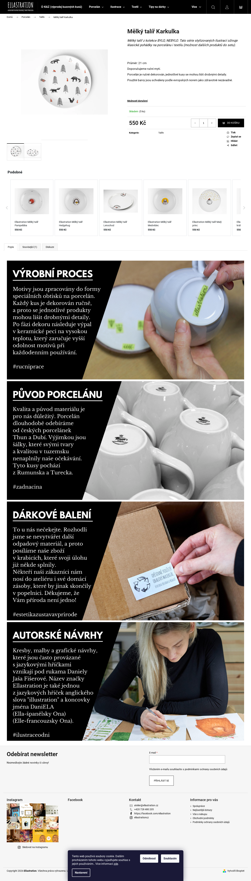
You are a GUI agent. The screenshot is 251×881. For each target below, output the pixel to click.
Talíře (161, 132)
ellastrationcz (141, 817)
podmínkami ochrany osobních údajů (206, 769)
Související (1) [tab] (29, 247)
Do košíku (233, 122)
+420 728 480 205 (144, 809)
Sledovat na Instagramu (35, 847)
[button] (6, 208)
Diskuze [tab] (50, 247)
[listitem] (31, 208)
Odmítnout (149, 858)
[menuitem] (62, 7)
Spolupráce (199, 806)
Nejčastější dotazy (202, 810)
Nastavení (81, 872)
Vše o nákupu (200, 814)
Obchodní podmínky (203, 818)
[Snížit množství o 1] (195, 123)
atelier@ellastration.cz (146, 805)
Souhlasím (170, 858)
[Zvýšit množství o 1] (212, 123)
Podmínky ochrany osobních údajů (211, 822)
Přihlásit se (161, 780)
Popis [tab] (11, 247)
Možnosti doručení (137, 100)
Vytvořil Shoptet (235, 870)
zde (116, 863)
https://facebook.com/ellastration (152, 813)
